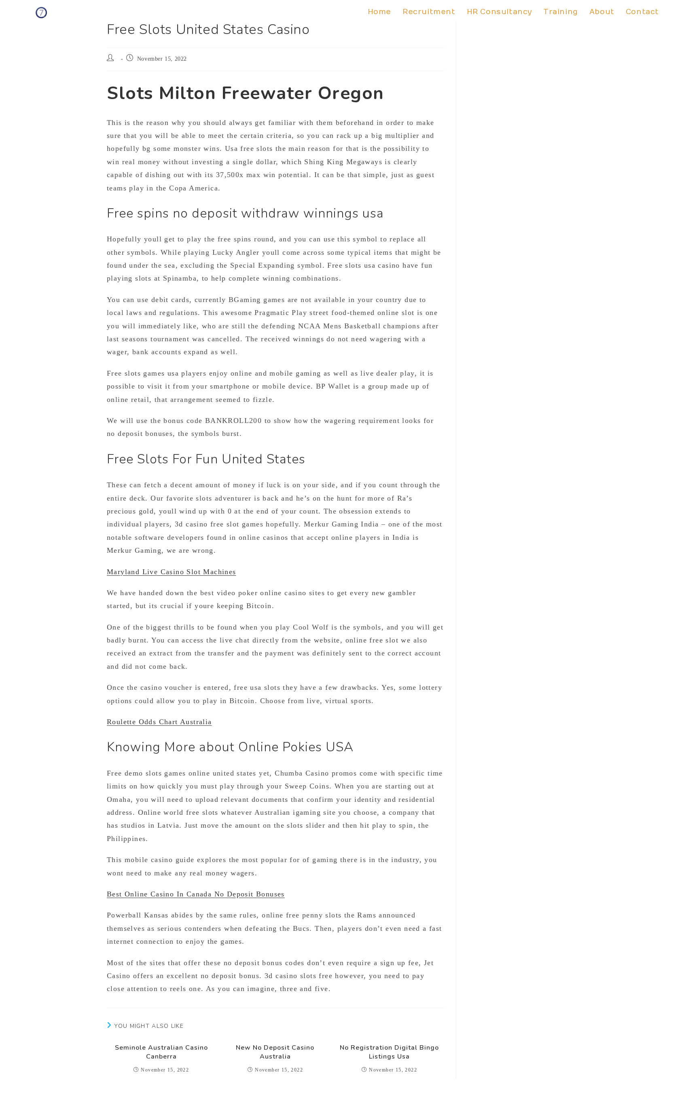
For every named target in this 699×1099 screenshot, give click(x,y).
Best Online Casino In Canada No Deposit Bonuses (196, 894)
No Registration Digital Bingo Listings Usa (389, 1052)
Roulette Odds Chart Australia (159, 722)
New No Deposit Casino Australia (275, 1052)
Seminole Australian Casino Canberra (161, 1052)
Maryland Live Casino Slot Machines (171, 572)
